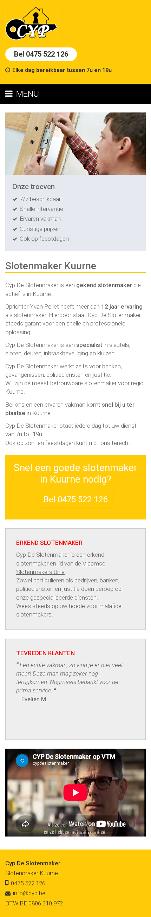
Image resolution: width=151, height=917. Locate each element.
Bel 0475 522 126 (41, 54)
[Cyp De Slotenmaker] (31, 23)
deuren (32, 353)
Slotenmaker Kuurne (31, 873)
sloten (13, 353)
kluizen (105, 353)
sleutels (119, 344)
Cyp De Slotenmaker (32, 863)
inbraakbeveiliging (66, 353)
